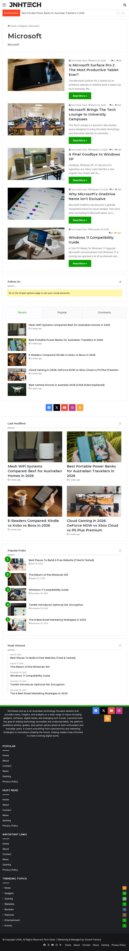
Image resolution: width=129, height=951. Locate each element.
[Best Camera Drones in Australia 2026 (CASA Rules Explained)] (17, 389)
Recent (22, 312)
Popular (62, 312)
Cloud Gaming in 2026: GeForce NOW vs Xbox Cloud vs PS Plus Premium (73, 369)
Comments (104, 312)
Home (13, 26)
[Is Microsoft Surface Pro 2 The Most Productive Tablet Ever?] (36, 75)
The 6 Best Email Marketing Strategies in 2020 (57, 619)
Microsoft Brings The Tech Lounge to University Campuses (92, 114)
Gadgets (22, 26)
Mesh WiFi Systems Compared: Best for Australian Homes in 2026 (69, 324)
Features (9, 914)
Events (8, 925)
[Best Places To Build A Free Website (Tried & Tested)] (17, 564)
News (6, 771)
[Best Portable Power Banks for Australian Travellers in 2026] (17, 344)
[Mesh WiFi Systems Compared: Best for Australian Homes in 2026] (17, 329)
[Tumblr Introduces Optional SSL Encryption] (17, 609)
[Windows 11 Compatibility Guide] (36, 244)
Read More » (80, 95)
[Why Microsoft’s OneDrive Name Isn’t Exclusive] (36, 204)
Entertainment (12, 920)
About (6, 760)
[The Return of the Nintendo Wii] (17, 579)
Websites (9, 904)
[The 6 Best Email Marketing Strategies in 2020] (17, 624)
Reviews (9, 909)
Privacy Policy (10, 781)
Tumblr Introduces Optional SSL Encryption (56, 604)
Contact (7, 766)
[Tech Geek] (25, 4)
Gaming (7, 776)
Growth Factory (93, 939)
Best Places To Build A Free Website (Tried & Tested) (61, 560)
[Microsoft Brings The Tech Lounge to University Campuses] (36, 119)
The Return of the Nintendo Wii (48, 574)
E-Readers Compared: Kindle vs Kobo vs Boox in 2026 (50, 13)
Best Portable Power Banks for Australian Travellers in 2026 (66, 339)
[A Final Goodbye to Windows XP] (36, 164)
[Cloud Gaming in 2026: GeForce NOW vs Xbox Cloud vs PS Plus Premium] (17, 374)
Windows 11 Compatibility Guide (49, 589)
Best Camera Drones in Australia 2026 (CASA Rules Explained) (67, 384)
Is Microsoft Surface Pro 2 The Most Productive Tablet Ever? (94, 70)
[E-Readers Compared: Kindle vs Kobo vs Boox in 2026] (17, 359)
